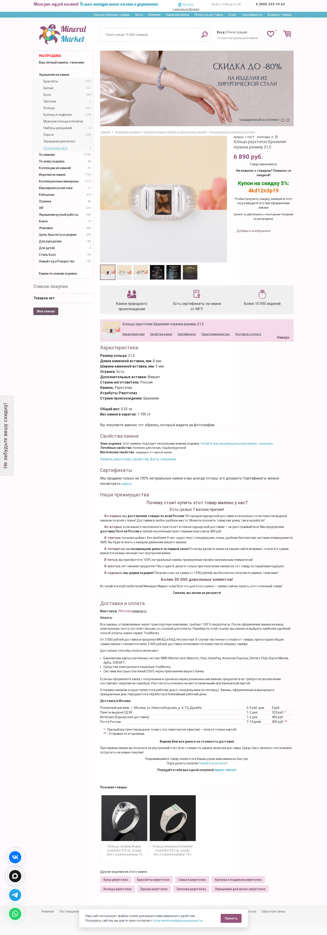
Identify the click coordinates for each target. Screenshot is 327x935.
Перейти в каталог (212, 763)
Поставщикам (69, 911)
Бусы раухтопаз (115, 879)
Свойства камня (161, 334)
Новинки (154, 14)
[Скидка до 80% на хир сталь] (197, 88)
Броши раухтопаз (154, 889)
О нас (232, 14)
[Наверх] (282, 326)
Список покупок (50, 286)
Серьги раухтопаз (192, 879)
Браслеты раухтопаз (153, 879)
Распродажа (50, 56)
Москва (188, 4)
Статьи (250, 911)
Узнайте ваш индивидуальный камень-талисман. (237, 443)
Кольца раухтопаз (117, 889)
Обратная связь (274, 911)
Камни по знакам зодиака (58, 273)
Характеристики (133, 334)
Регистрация (237, 32)
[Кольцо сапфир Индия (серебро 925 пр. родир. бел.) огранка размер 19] (124, 818)
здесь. (127, 483)
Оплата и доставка (208, 14)
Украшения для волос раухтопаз (240, 889)
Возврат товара (279, 14)
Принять (231, 918)
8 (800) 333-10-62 (270, 4)
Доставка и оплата (248, 334)
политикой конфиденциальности (178, 920)
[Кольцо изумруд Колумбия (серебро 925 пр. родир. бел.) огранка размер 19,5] (173, 818)
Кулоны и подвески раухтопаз (238, 879)
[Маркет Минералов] (63, 33)
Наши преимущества (215, 334)
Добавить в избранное (253, 231)
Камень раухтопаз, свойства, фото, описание (138, 459)
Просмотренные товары (112, 14)
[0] (270, 33)
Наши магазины (177, 14)
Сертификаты (252, 14)
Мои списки (46, 311)
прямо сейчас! (225, 770)
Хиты (139, 14)
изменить (139, 611)
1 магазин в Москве (185, 9)
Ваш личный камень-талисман (61, 62)
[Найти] (204, 34)
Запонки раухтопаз (191, 889)
